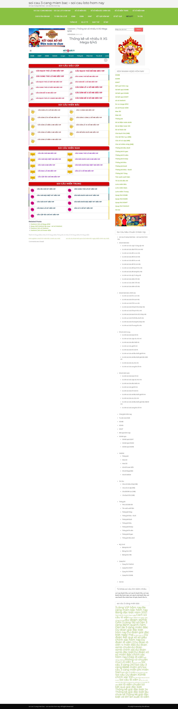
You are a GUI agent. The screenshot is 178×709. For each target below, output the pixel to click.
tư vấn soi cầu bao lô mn (130, 376)
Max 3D (118, 111)
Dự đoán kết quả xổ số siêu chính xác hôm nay (131, 637)
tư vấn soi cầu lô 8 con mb (131, 303)
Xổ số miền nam (138, 11)
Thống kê (73, 22)
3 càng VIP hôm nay (128, 607)
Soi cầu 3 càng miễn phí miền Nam (132, 670)
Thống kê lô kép (121, 159)
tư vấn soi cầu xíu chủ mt (130, 363)
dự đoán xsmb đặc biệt (130, 651)
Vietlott (129, 16)
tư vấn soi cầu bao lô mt (130, 335)
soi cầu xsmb (134, 682)
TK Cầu (140, 16)
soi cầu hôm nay (138, 677)
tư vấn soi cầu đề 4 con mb (131, 253)
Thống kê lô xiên (121, 155)
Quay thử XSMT (121, 202)
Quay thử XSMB (121, 195)
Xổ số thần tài (120, 130)
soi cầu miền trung (124, 682)
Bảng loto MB (126, 555)
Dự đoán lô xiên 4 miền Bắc (131, 643)
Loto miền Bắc (121, 184)
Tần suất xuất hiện (122, 177)
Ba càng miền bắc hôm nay (131, 608)
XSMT (90, 16)
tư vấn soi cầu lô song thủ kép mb (133, 321)
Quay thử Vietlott (122, 206)
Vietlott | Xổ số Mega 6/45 (40, 224)
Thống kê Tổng (121, 173)
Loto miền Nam (121, 188)
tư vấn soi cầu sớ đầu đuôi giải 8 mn (134, 394)
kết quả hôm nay (121, 86)
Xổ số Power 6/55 (128, 467)
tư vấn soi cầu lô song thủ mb (132, 325)
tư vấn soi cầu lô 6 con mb (130, 299)
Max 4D (118, 115)
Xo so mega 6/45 (121, 104)
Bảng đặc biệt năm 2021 (131, 612)
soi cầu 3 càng (137, 662)
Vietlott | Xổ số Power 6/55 (41, 230)
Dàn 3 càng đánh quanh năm (131, 623)
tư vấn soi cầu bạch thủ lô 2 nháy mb (134, 314)
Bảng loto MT (126, 547)
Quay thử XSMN (121, 199)
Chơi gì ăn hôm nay (42, 16)
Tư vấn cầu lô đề (60, 16)
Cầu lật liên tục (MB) (123, 137)
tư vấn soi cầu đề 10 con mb (131, 264)
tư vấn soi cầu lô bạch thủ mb (132, 310)
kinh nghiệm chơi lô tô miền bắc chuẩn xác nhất (44, 238)
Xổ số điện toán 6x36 (123, 122)
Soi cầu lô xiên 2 (130, 679)
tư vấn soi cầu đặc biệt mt (130, 342)
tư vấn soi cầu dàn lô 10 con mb (132, 249)
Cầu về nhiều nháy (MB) (124, 144)
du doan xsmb (136, 620)
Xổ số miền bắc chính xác (101, 11)
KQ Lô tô (84, 22)
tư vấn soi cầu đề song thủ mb (132, 271)
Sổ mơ (106, 22)
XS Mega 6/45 (84, 235)
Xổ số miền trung (121, 11)
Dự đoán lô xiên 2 (130, 641)
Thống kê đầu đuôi (122, 148)
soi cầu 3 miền (129, 672)
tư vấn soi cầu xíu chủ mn (130, 398)
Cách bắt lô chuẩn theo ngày (125, 615)
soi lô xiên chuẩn (130, 684)
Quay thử (95, 22)
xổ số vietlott (120, 100)
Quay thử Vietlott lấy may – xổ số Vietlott (46, 226)
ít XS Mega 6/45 (36, 235)
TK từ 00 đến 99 (121, 181)
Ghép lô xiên (135, 657)
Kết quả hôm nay (102, 16)
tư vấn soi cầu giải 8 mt (129, 346)
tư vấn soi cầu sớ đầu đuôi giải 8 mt (133, 353)
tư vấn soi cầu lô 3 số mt (130, 349)
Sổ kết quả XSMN (122, 93)
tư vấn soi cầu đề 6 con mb (131, 257)
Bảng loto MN (126, 551)
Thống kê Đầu (120, 162)
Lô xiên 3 (127, 662)
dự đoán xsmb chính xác (128, 648)
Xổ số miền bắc (80, 11)
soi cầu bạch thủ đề (141, 672)
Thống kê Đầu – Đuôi (123, 170)
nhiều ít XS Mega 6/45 (49, 235)
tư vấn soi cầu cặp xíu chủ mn (132, 379)
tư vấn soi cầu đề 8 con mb (131, 260)
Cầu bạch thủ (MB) (122, 133)
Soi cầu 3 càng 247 (130, 663)
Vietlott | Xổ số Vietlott (39, 228)
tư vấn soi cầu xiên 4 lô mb (131, 286)
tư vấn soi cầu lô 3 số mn (130, 391)
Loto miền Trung (121, 192)
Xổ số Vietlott (126, 474)
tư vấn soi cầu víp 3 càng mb (131, 275)
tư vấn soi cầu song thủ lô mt (131, 366)
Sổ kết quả (117, 16)
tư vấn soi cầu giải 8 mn (130, 387)
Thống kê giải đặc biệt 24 (131, 689)
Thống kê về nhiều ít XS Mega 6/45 (68, 235)
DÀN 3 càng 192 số (127, 622)
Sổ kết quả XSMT (122, 97)
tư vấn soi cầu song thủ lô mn (132, 407)
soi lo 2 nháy (141, 682)
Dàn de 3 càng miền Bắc (131, 627)
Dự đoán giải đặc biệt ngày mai (132, 633)
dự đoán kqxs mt (139, 635)
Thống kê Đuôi (121, 166)
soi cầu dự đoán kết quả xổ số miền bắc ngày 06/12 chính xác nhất (87, 238)
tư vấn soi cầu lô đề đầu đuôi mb (133, 318)
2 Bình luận (78, 34)
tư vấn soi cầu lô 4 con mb (130, 296)
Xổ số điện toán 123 (122, 126)
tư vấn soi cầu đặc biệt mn (131, 383)
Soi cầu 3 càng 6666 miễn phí (131, 666)
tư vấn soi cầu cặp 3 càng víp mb (133, 245)
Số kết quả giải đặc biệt (130, 685)
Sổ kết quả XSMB (122, 90)
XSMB (73, 16)
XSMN (82, 16)
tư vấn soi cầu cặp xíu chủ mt (131, 338)
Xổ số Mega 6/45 (127, 471)
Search (138, 29)
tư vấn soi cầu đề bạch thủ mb (132, 268)
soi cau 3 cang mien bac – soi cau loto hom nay (66, 3)
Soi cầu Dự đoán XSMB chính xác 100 (130, 676)
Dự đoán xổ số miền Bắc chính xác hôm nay (132, 654)
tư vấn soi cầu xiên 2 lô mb (131, 279)
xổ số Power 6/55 (121, 108)
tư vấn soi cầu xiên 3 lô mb (131, 282)
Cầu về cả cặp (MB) (122, 140)
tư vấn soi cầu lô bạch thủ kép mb (133, 307)
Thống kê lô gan (121, 151)
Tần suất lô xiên (138, 696)
